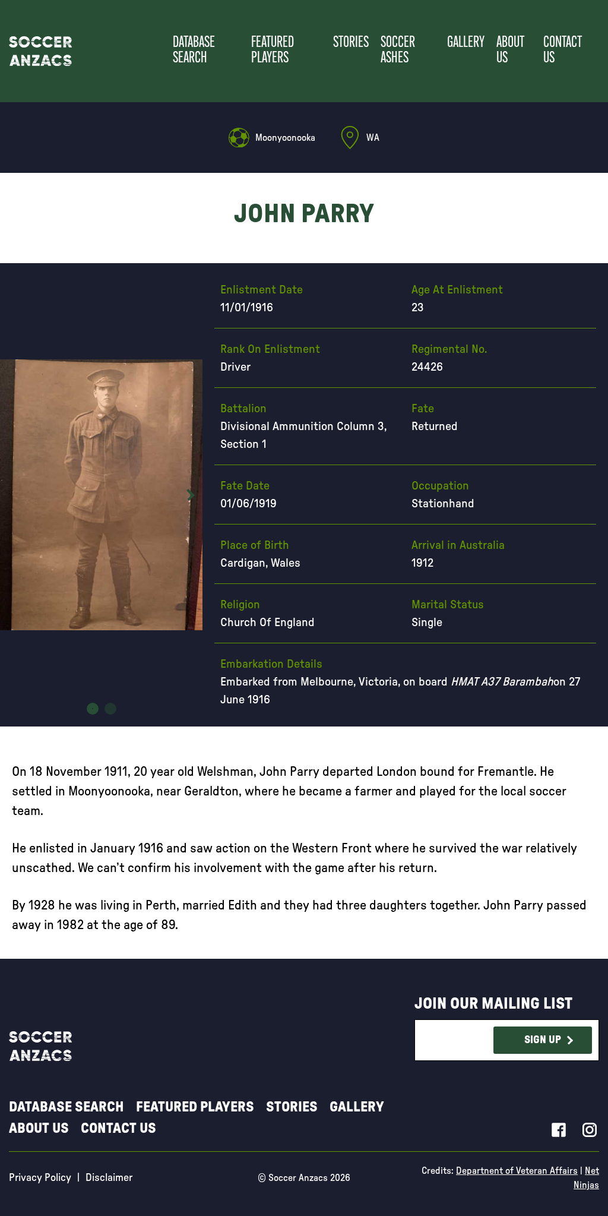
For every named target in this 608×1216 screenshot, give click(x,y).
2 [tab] (110, 709)
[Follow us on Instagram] (589, 1129)
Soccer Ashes (398, 51)
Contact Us (562, 51)
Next (191, 495)
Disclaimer (109, 1178)
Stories (351, 43)
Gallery (465, 43)
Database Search (194, 51)
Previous (12, 495)
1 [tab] (93, 709)
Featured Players (272, 51)
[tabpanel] (101, 495)
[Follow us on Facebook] (558, 1129)
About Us (510, 51)
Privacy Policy (40, 1178)
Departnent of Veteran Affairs (517, 1171)
